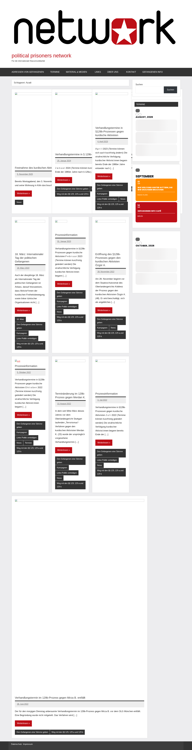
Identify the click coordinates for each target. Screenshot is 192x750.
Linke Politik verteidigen (107, 199)
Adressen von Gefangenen (28, 72)
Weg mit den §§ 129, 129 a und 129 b (72, 194)
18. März (20, 319)
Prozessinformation (66, 234)
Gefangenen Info (152, 72)
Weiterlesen (22, 193)
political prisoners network (41, 55)
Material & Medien (76, 72)
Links (98, 72)
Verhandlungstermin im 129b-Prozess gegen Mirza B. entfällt (50, 697)
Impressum (28, 744)
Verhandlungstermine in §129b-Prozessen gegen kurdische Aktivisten (109, 131)
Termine (55, 72)
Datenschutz (16, 744)
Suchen (139, 84)
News (19, 202)
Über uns (112, 72)
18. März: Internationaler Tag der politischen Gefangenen (29, 258)
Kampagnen (102, 194)
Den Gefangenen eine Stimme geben (72, 189)
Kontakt (131, 72)
